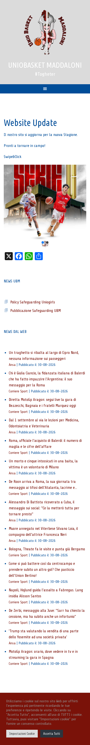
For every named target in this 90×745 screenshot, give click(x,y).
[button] (45, 206)
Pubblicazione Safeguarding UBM (35, 310)
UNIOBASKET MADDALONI (45, 65)
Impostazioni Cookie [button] (22, 734)
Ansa (12, 365)
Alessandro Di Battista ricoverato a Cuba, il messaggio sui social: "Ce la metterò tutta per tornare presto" (44, 508)
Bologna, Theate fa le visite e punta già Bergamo (47, 549)
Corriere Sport (18, 391)
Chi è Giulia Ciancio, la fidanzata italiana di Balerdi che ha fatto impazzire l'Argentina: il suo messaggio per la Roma (47, 379)
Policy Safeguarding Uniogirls (32, 302)
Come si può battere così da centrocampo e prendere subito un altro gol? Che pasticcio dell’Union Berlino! (42, 569)
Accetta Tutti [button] (51, 734)
